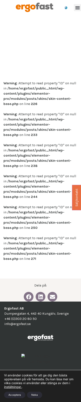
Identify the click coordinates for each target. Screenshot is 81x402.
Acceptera (14, 394)
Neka (34, 394)
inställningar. (13, 387)
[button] (77, 7)
